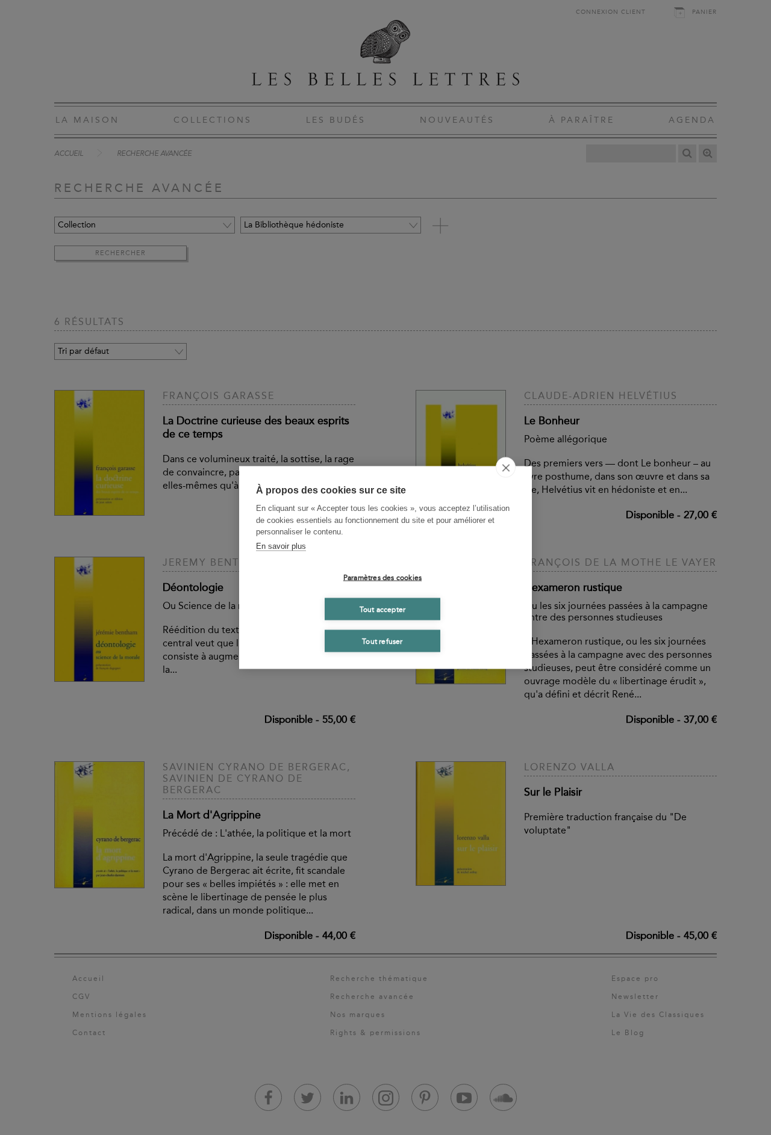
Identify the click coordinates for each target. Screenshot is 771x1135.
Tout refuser (382, 641)
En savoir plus (281, 545)
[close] (506, 467)
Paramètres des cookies (382, 577)
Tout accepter (383, 609)
